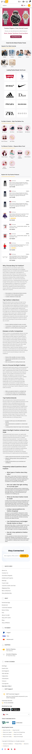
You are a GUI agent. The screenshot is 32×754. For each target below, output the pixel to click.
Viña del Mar (5, 673)
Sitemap (4, 580)
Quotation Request (7, 575)
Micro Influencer (6, 590)
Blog (3, 620)
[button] (20, 2)
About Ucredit (5, 615)
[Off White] (9, 86)
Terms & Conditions (8, 744)
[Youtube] (9, 749)
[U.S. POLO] (22, 77)
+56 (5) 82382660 (8, 703)
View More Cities (6, 686)
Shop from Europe (18, 736)
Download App (6, 602)
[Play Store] (15, 710)
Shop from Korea (7, 734)
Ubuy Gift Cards (6, 617)
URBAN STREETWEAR (28, 224)
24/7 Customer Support (12, 694)
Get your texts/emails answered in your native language (17, 697)
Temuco (4, 681)
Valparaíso (5, 676)
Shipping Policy (6, 588)
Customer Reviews (7, 607)
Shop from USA (6, 730)
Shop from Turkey (7, 736)
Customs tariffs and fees (9, 585)
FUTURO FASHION (28, 243)
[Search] (29, 5)
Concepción (5, 683)
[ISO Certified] (16, 722)
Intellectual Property (7, 578)
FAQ (3, 612)
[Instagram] (6, 749)
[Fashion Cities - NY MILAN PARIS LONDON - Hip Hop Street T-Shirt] (5, 226)
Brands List (5, 605)
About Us (4, 570)
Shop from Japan (7, 732)
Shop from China (18, 734)
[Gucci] (22, 113)
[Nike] (22, 86)
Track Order (5, 583)
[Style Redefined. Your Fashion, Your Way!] (16, 17)
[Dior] (22, 95)
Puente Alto (5, 668)
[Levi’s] (9, 77)
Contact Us (5, 573)
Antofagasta (5, 671)
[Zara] (9, 113)
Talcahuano (5, 678)
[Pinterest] (15, 749)
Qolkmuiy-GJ (28, 180)
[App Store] (6, 710)
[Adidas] (9, 95)
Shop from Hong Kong (19, 732)
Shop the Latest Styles (16, 36)
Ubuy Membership (7, 593)
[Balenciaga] (22, 104)
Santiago (4, 666)
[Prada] (9, 104)
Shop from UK (16, 730)
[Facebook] (3, 749)
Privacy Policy (18, 744)
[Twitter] (12, 749)
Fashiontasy (28, 254)
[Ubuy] (6, 1)
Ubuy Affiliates (6, 622)
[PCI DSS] (5, 722)
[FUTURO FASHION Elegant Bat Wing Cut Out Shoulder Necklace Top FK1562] (5, 246)
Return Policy (5, 610)
